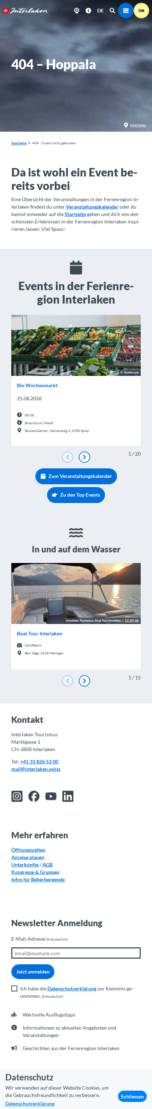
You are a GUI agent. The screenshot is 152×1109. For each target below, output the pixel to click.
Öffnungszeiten (28, 850)
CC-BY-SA (132, 620)
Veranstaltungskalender (92, 207)
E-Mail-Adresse (39, 939)
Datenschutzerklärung (72, 988)
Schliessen (132, 1096)
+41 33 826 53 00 (39, 762)
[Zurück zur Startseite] (25, 10)
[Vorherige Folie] (67, 457)
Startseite (19, 143)
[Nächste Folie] (84, 457)
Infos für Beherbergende (38, 879)
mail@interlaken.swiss (35, 769)
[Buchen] (141, 10)
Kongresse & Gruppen (35, 872)
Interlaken (138, 125)
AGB (47, 865)
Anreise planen (27, 857)
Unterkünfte (25, 865)
